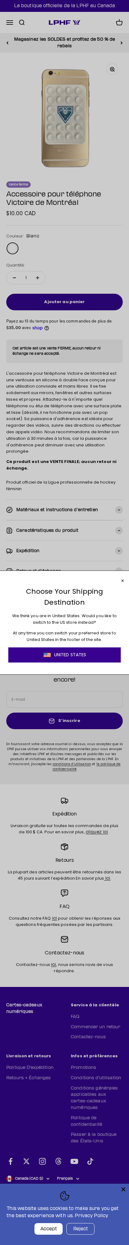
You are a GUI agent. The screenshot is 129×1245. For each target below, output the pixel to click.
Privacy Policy (91, 1215)
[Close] (123, 1189)
